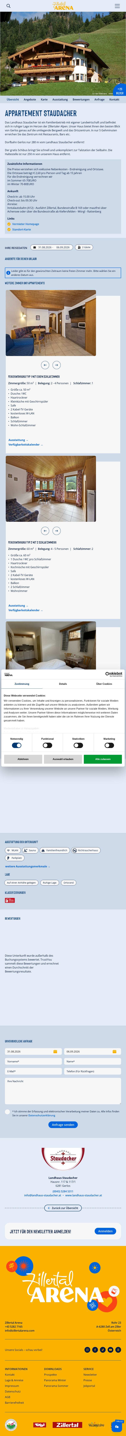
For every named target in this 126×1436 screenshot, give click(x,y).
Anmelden (105, 1231)
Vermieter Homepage (25, 224)
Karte (44, 99)
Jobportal (89, 1386)
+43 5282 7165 (13, 1326)
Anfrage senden (63, 1125)
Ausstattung (60, 99)
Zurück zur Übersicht (65, 1208)
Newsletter (90, 1374)
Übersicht (13, 99)
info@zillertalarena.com (19, 1330)
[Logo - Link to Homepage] (62, 6)
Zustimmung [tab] (22, 683)
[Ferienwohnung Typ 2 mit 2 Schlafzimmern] (51, 489)
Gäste (86, 247)
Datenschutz (13, 1391)
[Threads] (118, 1350)
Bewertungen (81, 99)
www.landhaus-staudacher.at (83, 1195)
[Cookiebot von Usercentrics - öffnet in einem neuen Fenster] (108, 674)
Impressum (12, 1386)
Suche (8, 6)
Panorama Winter (55, 1380)
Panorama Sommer (56, 1386)
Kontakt (114, 99)
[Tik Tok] (103, 1350)
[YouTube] (110, 1350)
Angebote (30, 99)
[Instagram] (87, 1350)
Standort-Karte (21, 229)
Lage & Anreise (14, 1380)
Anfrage (99, 99)
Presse (88, 1380)
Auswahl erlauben (63, 759)
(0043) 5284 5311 (63, 1191)
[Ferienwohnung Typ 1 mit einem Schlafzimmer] (51, 323)
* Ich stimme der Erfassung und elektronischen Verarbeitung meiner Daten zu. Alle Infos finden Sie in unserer (65, 1113)
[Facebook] (95, 1350)
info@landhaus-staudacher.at (42, 1195)
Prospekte (50, 1374)
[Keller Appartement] (51, 654)
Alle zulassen (103, 759)
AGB (7, 1397)
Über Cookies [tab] (104, 683)
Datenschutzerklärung (41, 1115)
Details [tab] (63, 683)
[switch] (47, 745)
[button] (45, 365)
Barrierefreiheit (14, 1402)
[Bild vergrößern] (63, 54)
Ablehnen (23, 759)
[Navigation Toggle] (117, 6)
